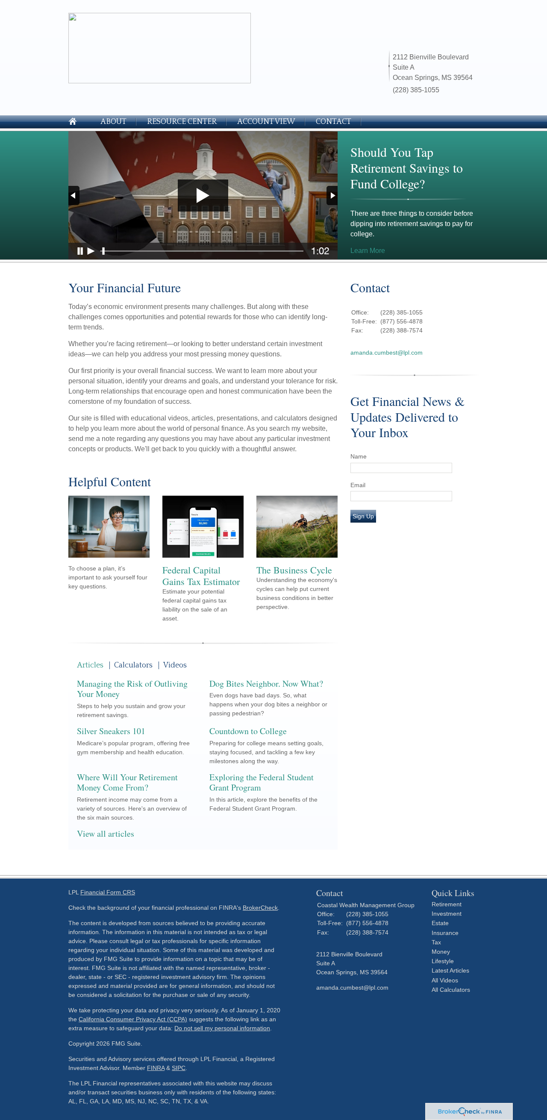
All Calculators (451, 989)
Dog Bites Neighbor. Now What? (266, 683)
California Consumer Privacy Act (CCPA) (133, 1019)
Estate (440, 923)
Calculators (133, 665)
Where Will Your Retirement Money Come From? (127, 782)
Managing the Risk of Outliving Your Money (132, 689)
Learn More (367, 250)
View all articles (105, 833)
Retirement (447, 904)
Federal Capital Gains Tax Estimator (201, 576)
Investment (447, 913)
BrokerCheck (260, 907)
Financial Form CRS (107, 892)
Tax (436, 942)
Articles (90, 665)
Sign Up (363, 516)
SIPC (178, 1067)
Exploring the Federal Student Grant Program (261, 782)
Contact (333, 122)
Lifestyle (443, 961)
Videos (175, 665)
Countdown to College (248, 731)
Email (357, 485)
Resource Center (182, 122)
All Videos (445, 980)
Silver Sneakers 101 (111, 731)
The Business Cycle (294, 570)
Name (358, 456)
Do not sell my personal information (222, 1028)
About (113, 122)
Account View (266, 122)
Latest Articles (450, 970)
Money (441, 951)
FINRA (156, 1067)
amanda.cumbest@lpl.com (386, 352)
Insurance (445, 932)
